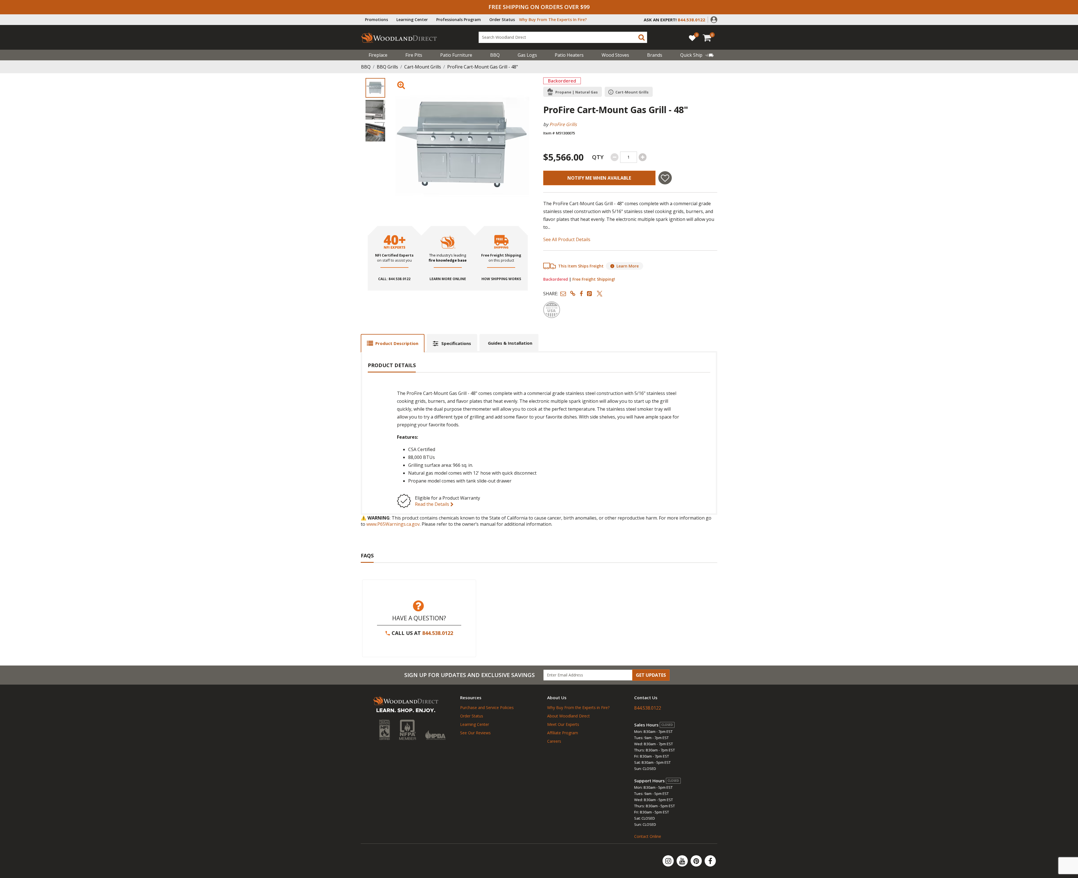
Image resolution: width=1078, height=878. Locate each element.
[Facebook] (710, 861)
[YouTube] (682, 861)
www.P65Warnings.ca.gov (393, 524)
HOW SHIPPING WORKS (501, 279)
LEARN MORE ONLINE (448, 279)
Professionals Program (458, 19)
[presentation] (375, 88)
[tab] (392, 343)
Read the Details (432, 504)
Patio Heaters (569, 55)
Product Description (396, 343)
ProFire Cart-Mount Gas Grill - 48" (482, 67)
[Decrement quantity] (614, 157)
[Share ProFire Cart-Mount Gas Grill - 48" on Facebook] (581, 293)
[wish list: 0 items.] (692, 37)
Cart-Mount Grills (422, 67)
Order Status (502, 19)
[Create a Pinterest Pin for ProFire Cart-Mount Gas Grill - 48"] (590, 293)
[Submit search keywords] (641, 37)
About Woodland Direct (568, 716)
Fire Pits (413, 55)
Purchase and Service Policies (487, 707)
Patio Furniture (456, 55)
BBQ (495, 55)
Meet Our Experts (563, 724)
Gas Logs (527, 55)
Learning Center (412, 19)
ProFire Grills (563, 124)
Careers (554, 741)
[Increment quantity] (642, 157)
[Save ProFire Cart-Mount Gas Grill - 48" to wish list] (665, 177)
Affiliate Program (562, 732)
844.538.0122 (437, 633)
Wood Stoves (615, 55)
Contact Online (647, 836)
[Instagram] (668, 861)
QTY (598, 157)
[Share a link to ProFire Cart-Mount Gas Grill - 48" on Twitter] (599, 293)
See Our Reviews (475, 732)
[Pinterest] (696, 861)
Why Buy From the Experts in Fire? (578, 707)
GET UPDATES (651, 675)
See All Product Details (566, 239)
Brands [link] (654, 55)
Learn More (627, 266)
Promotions (376, 19)
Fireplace (378, 55)
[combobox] (563, 37)
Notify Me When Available (599, 178)
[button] (714, 19)
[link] (696, 55)
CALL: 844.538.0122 (394, 279)
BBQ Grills (387, 67)
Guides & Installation (510, 343)
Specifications (456, 343)
